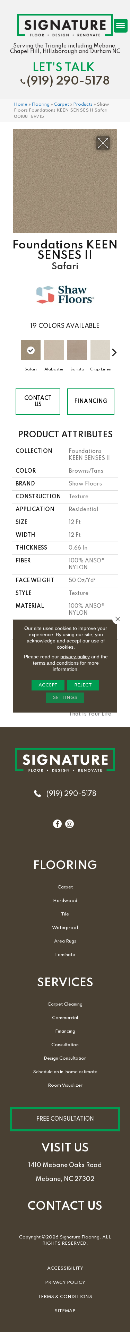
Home (20, 104)
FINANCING (90, 401)
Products (83, 104)
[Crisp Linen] (100, 350)
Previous (15, 348)
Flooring (41, 104)
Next (114, 348)
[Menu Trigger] (121, 26)
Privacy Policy (65, 1282)
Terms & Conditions (65, 1297)
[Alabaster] (54, 350)
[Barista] (77, 350)
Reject (83, 685)
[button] (65, 1119)
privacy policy (75, 656)
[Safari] (30, 350)
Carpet (61, 104)
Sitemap (65, 1311)
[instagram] (69, 824)
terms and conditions (56, 663)
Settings (65, 697)
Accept (48, 685)
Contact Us (38, 402)
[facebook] (57, 824)
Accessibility (65, 1268)
